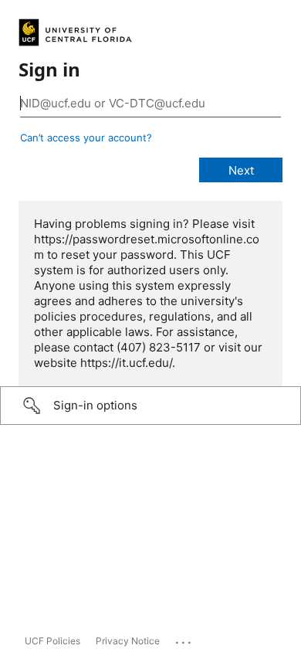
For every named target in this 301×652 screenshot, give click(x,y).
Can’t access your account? (86, 137)
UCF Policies (52, 641)
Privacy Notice (128, 641)
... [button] (184, 639)
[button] (150, 405)
